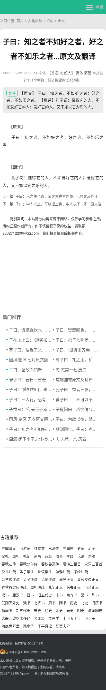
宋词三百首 (93, 563)
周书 (52, 602)
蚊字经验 (6, 643)
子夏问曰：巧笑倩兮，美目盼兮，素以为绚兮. (78, 409)
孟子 (91, 548)
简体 (79, 72)
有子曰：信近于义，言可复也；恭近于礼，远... (31, 350)
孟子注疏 (30, 579)
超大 (67, 72)
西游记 (25, 548)
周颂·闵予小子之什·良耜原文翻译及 (31, 439)
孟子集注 (27, 571)
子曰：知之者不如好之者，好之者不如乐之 (31, 429)
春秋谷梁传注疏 (14, 587)
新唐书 (7, 610)
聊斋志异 (63, 625)
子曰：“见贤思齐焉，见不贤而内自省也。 (78, 350)
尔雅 (91, 556)
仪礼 (5, 556)
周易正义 (66, 579)
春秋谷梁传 (50, 563)
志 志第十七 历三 (71, 370)
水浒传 (53, 548)
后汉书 (17, 594)
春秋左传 (9, 563)
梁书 (84, 594)
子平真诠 (45, 625)
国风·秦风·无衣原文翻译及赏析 (31, 419)
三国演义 (9, 548)
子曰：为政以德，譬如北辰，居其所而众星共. (78, 419)
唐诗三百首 (72, 563)
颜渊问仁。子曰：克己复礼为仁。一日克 (78, 429)
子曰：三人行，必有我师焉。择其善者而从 (31, 399)
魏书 (26, 602)
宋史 (37, 610)
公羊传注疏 (11, 579)
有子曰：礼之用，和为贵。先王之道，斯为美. (78, 360)
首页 (20, 20)
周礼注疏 (37, 587)
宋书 (59, 594)
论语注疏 (48, 579)
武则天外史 (11, 602)
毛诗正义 (91, 587)
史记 (80, 548)
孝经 (70, 556)
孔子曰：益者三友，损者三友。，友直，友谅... (78, 389)
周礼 (16, 556)
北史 (84, 602)
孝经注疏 (81, 571)
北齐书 (39, 602)
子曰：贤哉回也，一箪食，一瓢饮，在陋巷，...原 (78, 330)
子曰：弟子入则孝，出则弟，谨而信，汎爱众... (78, 340)
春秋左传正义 (88, 579)
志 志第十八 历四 (71, 439)
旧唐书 (97, 602)
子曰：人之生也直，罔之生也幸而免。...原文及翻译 (56, 196)
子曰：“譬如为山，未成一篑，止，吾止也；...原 (31, 389)
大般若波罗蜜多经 (16, 618)
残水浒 (28, 625)
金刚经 (39, 618)
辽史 (48, 610)
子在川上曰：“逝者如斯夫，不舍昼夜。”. (31, 340)
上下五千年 (72, 618)
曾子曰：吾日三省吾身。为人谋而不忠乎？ (31, 379)
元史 (70, 610)
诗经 (48, 556)
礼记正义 (55, 587)
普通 (54, 72)
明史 (80, 610)
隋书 (62, 602)
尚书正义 (73, 587)
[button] (94, 6)
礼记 (26, 556)
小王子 (89, 618)
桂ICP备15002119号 (29, 643)
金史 (59, 610)
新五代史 (23, 610)
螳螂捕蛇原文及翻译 (74, 379)
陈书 (95, 594)
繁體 (87, 72)
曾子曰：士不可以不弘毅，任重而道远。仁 (78, 399)
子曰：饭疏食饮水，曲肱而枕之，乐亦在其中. (31, 330)
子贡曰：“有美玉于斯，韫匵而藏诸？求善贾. (31, 409)
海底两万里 (11, 625)
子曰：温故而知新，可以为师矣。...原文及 (31, 370)
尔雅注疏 (63, 571)
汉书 (5, 594)
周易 (59, 556)
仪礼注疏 (9, 571)
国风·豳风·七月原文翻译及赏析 (31, 360)
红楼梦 (39, 548)
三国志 (68, 548)
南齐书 (71, 594)
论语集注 (45, 571)
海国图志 (95, 610)
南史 (73, 602)
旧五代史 (45, 594)
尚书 (37, 556)
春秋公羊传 (29, 563)
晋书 (30, 594)
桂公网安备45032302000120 (25, 652)
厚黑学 (53, 618)
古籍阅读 (35, 20)
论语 (50, 20)
